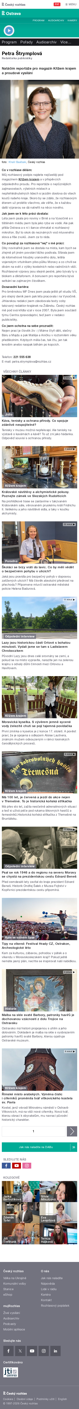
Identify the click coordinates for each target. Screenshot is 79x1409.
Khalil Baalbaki (17, 162)
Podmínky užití (46, 1399)
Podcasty (9, 1324)
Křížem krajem (29, 179)
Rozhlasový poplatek (55, 1305)
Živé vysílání (11, 1313)
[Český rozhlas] (13, 4)
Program (38, 20)
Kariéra (46, 1294)
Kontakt (46, 1300)
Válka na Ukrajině (14, 1278)
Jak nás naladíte (52, 1278)
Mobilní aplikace (14, 1329)
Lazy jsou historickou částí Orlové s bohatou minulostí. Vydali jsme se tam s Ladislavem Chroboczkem (36, 646)
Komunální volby (14, 1283)
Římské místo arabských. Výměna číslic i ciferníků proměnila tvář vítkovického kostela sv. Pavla (37, 1098)
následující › (72, 1131)
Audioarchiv (56, 20)
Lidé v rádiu (49, 1289)
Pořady (26, 42)
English (62, 1399)
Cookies (8, 1399)
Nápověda (48, 1283)
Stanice (8, 1289)
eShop (7, 1294)
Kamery (72, 20)
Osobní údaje (25, 1399)
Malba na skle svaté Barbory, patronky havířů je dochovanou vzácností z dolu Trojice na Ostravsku (38, 1019)
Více (65, 42)
